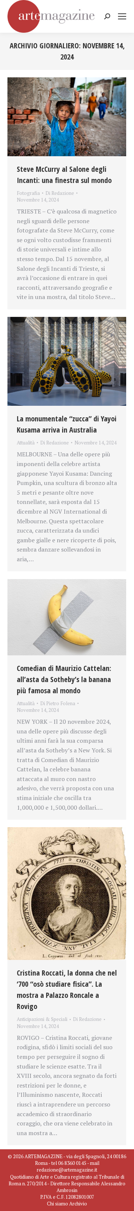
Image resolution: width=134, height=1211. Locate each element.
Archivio (78, 1203)
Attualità (26, 442)
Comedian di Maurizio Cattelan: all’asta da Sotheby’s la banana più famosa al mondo (64, 679)
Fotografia (28, 193)
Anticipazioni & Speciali (42, 1019)
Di (59, 193)
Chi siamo (57, 1203)
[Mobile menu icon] (122, 16)
